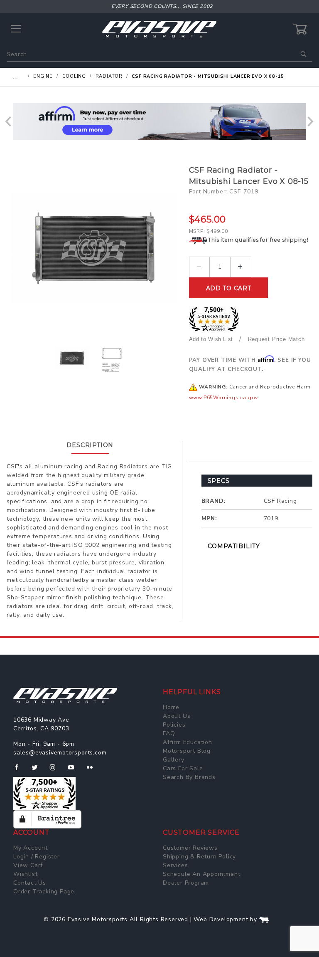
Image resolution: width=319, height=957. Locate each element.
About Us (176, 716)
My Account (30, 848)
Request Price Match (276, 339)
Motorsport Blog (187, 751)
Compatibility (234, 546)
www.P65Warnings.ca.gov (223, 397)
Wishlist (25, 874)
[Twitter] (38, 770)
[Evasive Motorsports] (159, 29)
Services (175, 865)
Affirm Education (187, 742)
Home (171, 707)
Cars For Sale (183, 768)
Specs (219, 481)
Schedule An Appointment (201, 874)
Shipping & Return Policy (199, 857)
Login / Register (36, 857)
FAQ (169, 733)
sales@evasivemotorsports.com (59, 753)
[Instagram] (56, 770)
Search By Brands (189, 777)
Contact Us (29, 883)
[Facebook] (19, 770)
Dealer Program (186, 883)
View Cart (28, 865)
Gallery (173, 760)
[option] (159, 121)
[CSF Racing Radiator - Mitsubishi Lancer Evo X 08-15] (95, 248)
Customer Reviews (190, 848)
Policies (174, 725)
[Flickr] (93, 770)
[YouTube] (74, 770)
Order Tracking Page (43, 891)
